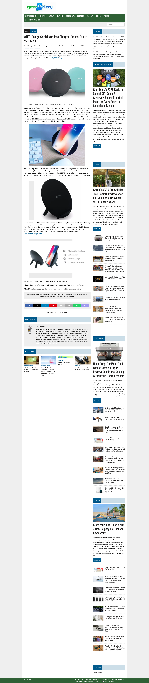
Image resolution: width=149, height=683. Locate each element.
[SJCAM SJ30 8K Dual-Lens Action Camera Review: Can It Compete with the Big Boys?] (98, 321)
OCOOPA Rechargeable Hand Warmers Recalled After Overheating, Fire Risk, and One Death (115, 599)
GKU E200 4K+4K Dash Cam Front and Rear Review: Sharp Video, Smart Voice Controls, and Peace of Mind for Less (115, 248)
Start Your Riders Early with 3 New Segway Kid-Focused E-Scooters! (108, 528)
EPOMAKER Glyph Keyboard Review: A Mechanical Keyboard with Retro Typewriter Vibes (115, 258)
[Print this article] (69, 305)
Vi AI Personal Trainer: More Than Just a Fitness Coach (82, 369)
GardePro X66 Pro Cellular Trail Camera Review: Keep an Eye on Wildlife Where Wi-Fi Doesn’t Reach (108, 195)
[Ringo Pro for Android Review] (65, 358)
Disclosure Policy (106, 679)
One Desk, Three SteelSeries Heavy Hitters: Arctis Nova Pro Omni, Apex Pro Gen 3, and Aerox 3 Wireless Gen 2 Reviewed (115, 289)
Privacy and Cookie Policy (118, 679)
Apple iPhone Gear (36, 46)
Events (26, 365)
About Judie (77, 679)
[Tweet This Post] (37, 305)
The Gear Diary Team (86, 679)
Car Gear (51, 16)
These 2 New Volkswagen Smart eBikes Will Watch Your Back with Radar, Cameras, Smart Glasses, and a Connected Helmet (115, 459)
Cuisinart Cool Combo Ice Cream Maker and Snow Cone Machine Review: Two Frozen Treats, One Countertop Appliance (113, 309)
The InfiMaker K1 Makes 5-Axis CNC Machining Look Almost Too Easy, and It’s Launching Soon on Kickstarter (115, 449)
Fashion (106, 16)
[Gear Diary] (40, 7)
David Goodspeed (35, 48)
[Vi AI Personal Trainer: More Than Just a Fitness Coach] (83, 363)
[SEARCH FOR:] (116, 24)
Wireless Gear (75, 46)
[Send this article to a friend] (61, 305)
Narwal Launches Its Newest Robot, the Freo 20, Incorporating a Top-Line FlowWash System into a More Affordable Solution (115, 579)
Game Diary (89, 16)
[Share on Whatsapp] (77, 305)
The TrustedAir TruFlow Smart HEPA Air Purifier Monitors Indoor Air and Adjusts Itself (114, 490)
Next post (63, 312)
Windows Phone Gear (63, 46)
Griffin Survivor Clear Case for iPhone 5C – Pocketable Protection (31, 369)
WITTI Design (57, 58)
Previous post (52, 312)
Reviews (30, 365)
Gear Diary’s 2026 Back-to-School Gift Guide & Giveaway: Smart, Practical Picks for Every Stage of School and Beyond (108, 97)
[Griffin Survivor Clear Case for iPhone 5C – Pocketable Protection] (31, 363)
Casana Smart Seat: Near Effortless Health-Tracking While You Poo (114, 617)
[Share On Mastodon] (85, 305)
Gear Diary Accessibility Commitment (85, 681)
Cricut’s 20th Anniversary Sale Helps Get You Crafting (115, 439)
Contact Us (111, 681)
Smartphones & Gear (31, 16)
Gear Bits (97, 500)
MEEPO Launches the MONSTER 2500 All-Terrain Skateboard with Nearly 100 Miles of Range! (115, 608)
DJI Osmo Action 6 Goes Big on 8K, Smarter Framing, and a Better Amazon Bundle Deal (114, 410)
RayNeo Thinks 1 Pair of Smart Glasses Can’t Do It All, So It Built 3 (114, 418)
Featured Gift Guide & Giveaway (103, 65)
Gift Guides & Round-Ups (32, 20)
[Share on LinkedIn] (45, 305)
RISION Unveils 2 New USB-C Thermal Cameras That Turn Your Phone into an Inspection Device (115, 589)
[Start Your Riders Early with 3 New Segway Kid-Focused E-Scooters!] (109, 521)
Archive (105, 681)
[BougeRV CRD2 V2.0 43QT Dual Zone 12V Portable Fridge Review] (98, 301)
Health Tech (60, 16)
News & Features (45, 365)
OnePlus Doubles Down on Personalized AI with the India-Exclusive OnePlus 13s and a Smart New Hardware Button (48, 371)
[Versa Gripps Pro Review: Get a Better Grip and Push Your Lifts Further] (98, 281)
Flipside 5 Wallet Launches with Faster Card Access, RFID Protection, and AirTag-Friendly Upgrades (115, 648)
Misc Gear (98, 16)
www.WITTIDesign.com (33, 234)
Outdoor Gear (70, 16)
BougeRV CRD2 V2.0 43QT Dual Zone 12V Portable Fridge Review (115, 298)
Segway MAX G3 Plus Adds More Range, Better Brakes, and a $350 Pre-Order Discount (114, 480)
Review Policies (96, 679)
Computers (80, 16)
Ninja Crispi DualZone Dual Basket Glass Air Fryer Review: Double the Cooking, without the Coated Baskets (115, 238)
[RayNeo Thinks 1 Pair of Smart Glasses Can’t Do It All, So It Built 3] (98, 421)
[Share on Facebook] (29, 305)
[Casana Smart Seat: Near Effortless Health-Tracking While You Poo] (98, 620)
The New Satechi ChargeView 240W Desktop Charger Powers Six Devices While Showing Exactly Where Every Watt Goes (115, 470)
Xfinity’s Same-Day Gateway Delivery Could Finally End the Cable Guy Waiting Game (114, 638)
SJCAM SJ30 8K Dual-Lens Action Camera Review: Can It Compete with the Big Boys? (115, 319)
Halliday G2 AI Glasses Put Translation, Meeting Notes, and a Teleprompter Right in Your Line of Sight (114, 628)
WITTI (82, 46)
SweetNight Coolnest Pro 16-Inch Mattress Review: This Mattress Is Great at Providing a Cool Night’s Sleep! (114, 429)
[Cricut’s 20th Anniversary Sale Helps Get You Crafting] (98, 442)
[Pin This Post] (53, 305)
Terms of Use (98, 681)
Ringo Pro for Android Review (64, 363)
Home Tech (43, 16)
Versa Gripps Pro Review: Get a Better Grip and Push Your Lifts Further (115, 278)
